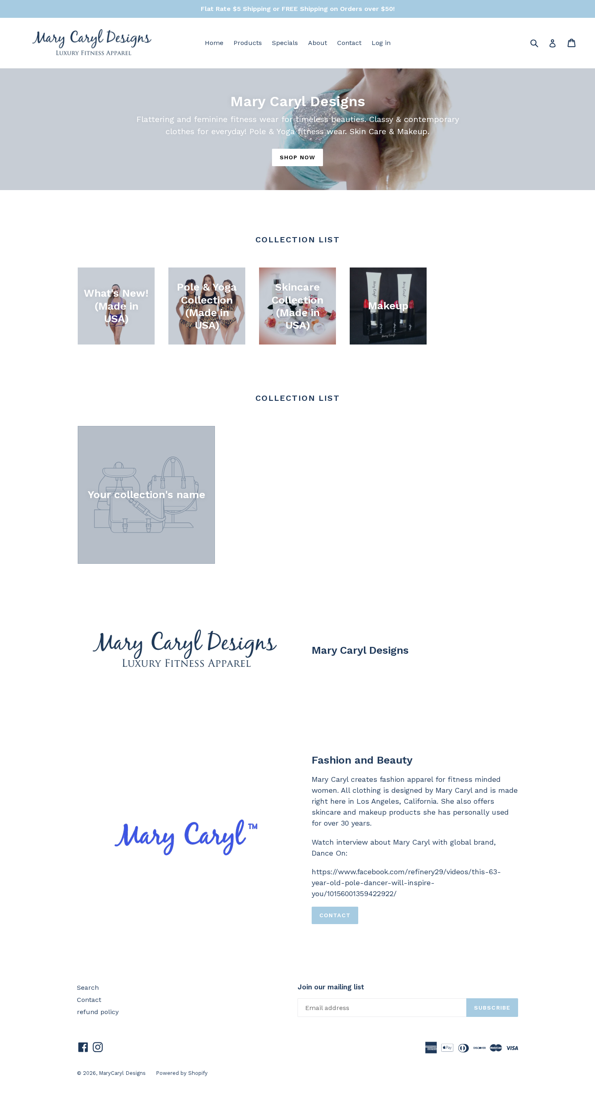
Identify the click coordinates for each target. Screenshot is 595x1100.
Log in (381, 43)
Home (214, 43)
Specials (285, 43)
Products (248, 43)
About (317, 43)
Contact (349, 43)
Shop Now (297, 157)
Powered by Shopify (182, 1073)
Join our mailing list (331, 987)
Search (88, 987)
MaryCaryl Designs (122, 1073)
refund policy (98, 1012)
